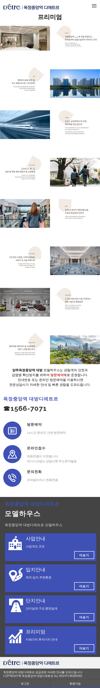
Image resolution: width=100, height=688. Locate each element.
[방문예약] (12, 430)
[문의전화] (12, 478)
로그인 (25, 683)
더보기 (84, 555)
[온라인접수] (12, 454)
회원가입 (75, 683)
